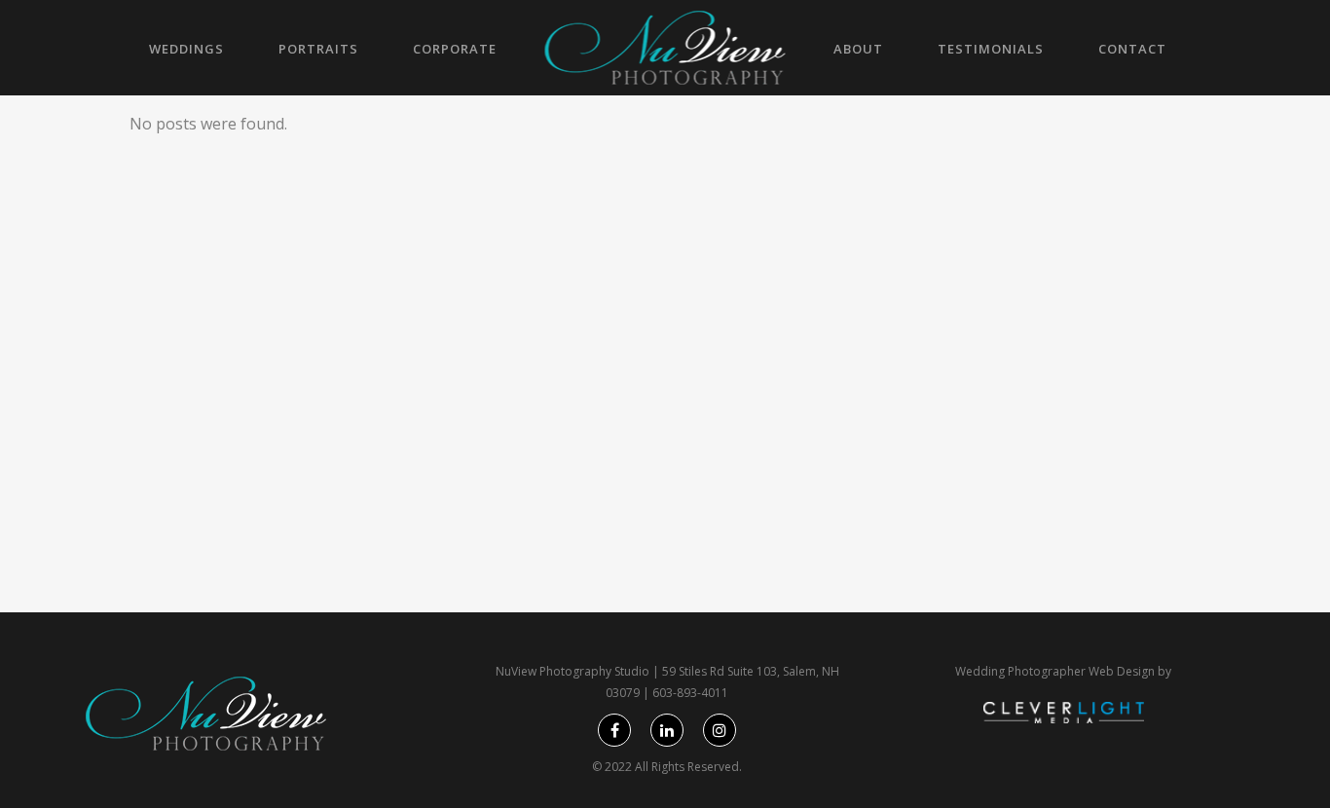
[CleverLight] (1063, 719)
